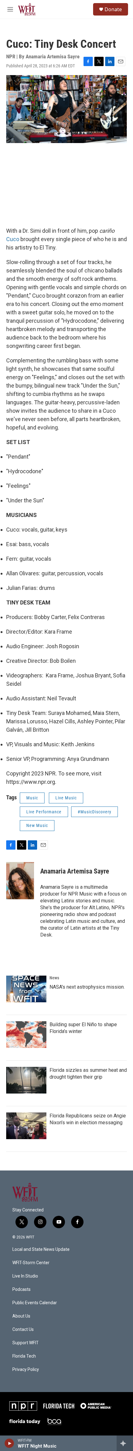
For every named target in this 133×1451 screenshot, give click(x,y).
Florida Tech (24, 1356)
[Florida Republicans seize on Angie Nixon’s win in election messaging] (26, 1125)
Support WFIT (25, 1343)
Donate (113, 9)
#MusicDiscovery (94, 811)
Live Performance (44, 811)
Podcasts (21, 1289)
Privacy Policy (25, 1369)
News (54, 977)
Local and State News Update (41, 1249)
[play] (9, 1443)
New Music (37, 825)
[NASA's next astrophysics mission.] (26, 989)
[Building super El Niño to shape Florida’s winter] (26, 1034)
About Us (21, 1316)
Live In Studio (25, 1276)
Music (32, 797)
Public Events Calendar (34, 1303)
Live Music (66, 797)
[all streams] (125, 1443)
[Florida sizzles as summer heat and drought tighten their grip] (26, 1080)
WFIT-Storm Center (30, 1262)
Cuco (12, 239)
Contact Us (23, 1329)
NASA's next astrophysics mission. (87, 987)
